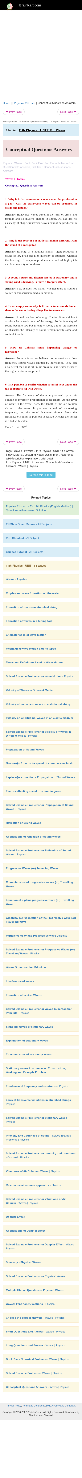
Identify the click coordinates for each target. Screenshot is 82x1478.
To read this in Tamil (41, 474)
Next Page (67, 111)
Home (6, 103)
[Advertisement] (41, 54)
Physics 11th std (24, 103)
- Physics (39, 676)
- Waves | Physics (33, 1171)
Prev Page (15, 111)
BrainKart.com (30, 5)
